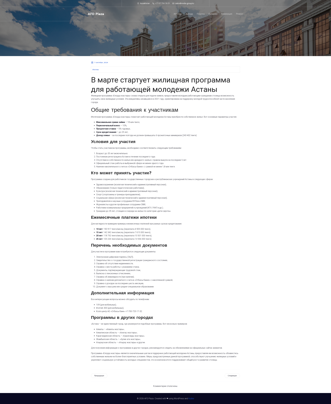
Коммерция (226, 14)
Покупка (201, 14)
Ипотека (178, 14)
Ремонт (239, 14)
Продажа (213, 14)
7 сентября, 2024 (101, 62)
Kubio (191, 398)
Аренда (189, 14)
